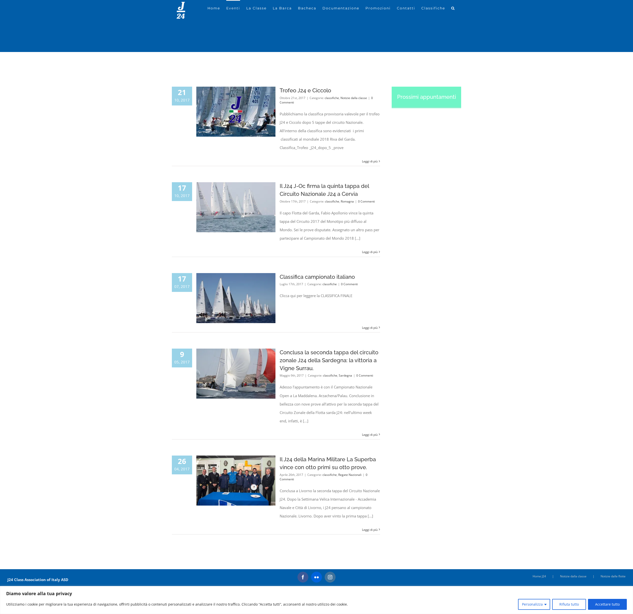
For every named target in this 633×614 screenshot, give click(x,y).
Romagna (347, 201)
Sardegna (345, 375)
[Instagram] (330, 577)
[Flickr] (316, 577)
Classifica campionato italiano (317, 277)
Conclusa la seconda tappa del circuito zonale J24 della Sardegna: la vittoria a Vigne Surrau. (329, 360)
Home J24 (539, 576)
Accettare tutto (607, 604)
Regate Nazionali (350, 475)
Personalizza (532, 604)
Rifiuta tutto (569, 604)
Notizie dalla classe (353, 98)
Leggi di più (370, 161)
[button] (453, 8)
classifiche (332, 98)
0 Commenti (366, 201)
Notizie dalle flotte (613, 576)
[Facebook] (302, 577)
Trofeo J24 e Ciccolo (305, 90)
